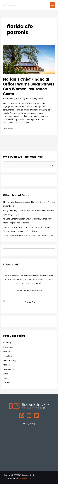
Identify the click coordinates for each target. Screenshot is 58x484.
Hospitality (20, 98)
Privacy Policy (29, 423)
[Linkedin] (29, 415)
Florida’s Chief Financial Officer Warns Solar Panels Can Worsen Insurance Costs (28, 87)
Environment (8, 98)
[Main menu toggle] (52, 5)
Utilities (6, 382)
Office (40, 98)
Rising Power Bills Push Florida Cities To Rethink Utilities (28, 235)
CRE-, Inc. (24, 478)
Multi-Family (31, 98)
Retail (5, 378)
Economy (7, 342)
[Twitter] (36, 415)
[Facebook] (21, 415)
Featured (7, 351)
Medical (6, 364)
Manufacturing (9, 360)
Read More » (9, 128)
